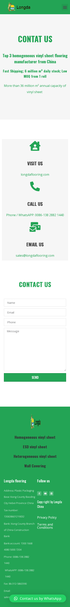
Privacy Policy (47, 517)
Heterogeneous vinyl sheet (35, 456)
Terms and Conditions (45, 526)
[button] (65, 7)
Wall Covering (35, 466)
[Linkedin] (51, 493)
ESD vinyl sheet (35, 446)
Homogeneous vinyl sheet (35, 437)
